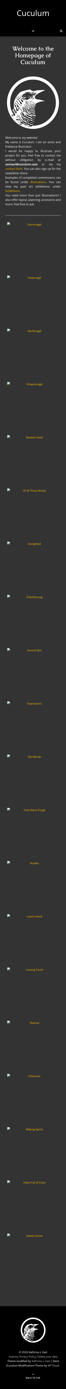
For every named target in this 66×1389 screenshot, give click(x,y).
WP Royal (53, 1365)
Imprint (13, 1356)
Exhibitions (12, 191)
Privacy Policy (27, 1356)
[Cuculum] (33, 1330)
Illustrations (38, 182)
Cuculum (33, 13)
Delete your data (47, 1356)
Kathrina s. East (41, 1361)
